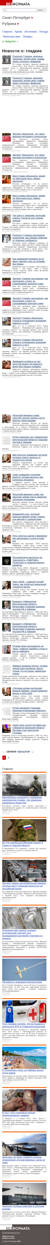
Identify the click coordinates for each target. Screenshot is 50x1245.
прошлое (23, 687)
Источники (30, 31)
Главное (7, 31)
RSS (19, 1177)
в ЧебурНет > (10, 41)
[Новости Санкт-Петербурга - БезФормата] (15, 3)
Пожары (27, 36)
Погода (43, 31)
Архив (18, 31)
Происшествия (11, 36)
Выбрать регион (8, 1174)
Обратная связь (8, 1172)
